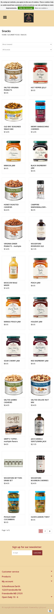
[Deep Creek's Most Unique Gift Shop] (32, 17)
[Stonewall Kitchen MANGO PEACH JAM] (13, 307)
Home (4, 35)
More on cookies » (41, 8)
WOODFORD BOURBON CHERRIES (39, 479)
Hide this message (26, 8)
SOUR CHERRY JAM (12, 361)
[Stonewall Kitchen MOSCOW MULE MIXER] (13, 268)
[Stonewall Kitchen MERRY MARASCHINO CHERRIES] (40, 112)
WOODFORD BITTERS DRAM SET (13, 479)
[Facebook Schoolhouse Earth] (20, 560)
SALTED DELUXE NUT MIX (40, 401)
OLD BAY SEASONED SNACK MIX (12, 127)
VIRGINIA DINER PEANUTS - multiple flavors (12, 244)
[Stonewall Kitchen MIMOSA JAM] (13, 151)
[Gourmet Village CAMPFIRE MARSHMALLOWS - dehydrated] (40, 190)
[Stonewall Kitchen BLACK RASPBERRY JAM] (40, 151)
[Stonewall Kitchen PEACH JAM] (40, 268)
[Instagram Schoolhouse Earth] (34, 560)
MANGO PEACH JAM (12, 321)
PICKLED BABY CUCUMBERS (10, 518)
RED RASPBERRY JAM (39, 361)
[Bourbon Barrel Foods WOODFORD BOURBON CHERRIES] (40, 463)
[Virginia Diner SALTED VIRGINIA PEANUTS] (13, 72)
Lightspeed (42, 607)
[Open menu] (5, 17)
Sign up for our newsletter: (27, 547)
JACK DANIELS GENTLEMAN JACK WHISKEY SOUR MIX (39, 440)
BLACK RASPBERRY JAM (38, 166)
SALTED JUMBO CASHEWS (10, 401)
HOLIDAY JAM (36, 321)
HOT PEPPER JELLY (38, 87)
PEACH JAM (35, 283)
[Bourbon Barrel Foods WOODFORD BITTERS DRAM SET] (13, 463)
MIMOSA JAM (9, 165)
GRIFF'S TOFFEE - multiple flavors (11, 440)
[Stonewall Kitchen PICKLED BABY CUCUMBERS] (13, 502)
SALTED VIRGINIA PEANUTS (11, 88)
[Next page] (49, 531)
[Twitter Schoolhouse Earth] (25, 560)
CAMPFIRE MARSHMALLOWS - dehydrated (39, 205)
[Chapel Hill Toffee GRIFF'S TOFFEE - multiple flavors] (13, 424)
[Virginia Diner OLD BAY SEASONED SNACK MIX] (13, 112)
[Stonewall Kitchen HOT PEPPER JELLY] (40, 72)
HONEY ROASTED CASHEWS (11, 205)
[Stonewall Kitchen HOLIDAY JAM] (40, 307)
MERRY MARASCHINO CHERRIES (40, 127)
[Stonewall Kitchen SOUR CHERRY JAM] (13, 346)
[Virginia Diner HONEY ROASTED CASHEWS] (13, 190)
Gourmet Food (14, 35)
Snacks (23, 35)
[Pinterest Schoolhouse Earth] (29, 560)
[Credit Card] (49, 610)
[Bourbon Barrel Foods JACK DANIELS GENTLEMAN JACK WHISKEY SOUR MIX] (40, 424)
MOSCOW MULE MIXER (10, 284)
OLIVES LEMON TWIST (40, 517)
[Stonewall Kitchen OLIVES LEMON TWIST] (40, 502)
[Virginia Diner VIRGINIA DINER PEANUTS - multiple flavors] (13, 229)
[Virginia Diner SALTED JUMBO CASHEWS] (13, 385)
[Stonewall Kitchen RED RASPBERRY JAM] (40, 346)
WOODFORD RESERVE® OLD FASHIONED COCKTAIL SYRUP (40, 244)
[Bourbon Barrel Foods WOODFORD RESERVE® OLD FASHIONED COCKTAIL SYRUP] (40, 229)
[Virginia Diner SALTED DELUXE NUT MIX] (40, 385)
